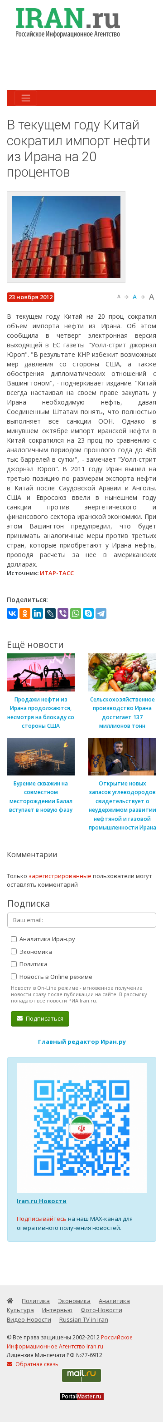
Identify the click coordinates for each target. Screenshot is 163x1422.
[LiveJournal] (50, 613)
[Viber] (63, 613)
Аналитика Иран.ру (46, 939)
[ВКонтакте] (12, 613)
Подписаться (43, 1018)
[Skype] (88, 613)
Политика (33, 964)
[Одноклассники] (24, 613)
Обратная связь (36, 1364)
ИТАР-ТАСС (57, 573)
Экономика (35, 952)
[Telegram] (101, 613)
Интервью (57, 1310)
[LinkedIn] (37, 613)
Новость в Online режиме (55, 977)
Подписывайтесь (42, 1219)
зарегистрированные (60, 876)
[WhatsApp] (75, 613)
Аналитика (114, 1301)
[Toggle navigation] (25, 98)
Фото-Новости (101, 1310)
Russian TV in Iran (83, 1319)
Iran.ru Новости (42, 1201)
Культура (20, 1310)
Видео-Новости (29, 1319)
